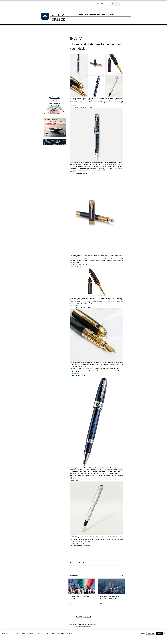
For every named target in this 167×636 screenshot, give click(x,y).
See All (121, 575)
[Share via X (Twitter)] (75, 562)
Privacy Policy (69, 633)
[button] (107, 26)
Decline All (151, 633)
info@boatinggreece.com (83, 626)
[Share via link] (83, 562)
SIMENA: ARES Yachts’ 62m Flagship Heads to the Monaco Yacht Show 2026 (110, 597)
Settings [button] (143, 633)
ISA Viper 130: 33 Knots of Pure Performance (80, 597)
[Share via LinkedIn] (79, 562)
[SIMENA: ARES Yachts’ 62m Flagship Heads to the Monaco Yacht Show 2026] (111, 586)
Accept (159, 633)
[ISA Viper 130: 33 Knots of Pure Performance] (81, 586)
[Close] (165, 633)
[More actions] (122, 39)
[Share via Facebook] (70, 562)
